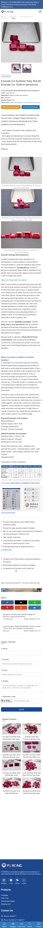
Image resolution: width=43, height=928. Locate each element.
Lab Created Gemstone (26, 16)
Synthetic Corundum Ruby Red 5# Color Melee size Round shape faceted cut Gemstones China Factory (31, 758)
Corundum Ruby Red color (31, 583)
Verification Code (9, 696)
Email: (5, 670)
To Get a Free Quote (12, 107)
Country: (6, 659)
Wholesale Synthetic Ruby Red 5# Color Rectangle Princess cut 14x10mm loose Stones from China (31, 794)
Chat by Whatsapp (31, 107)
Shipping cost (5, 904)
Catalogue (4, 895)
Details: (5, 681)
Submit (21, 709)
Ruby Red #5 (5, 18)
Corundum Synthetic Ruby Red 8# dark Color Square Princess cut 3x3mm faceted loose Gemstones (12, 740)
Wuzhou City (24, 534)
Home (5, 16)
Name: (5, 648)
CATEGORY (12, 16)
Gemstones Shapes (8, 901)
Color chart (5, 898)
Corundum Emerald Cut (13, 583)
